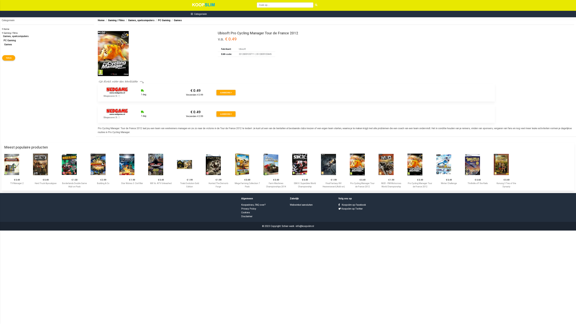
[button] (199, 14)
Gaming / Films (11, 33)
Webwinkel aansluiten (301, 204)
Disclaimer (246, 216)
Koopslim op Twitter (352, 208)
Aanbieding (225, 93)
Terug (9, 58)
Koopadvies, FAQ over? (253, 204)
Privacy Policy (248, 208)
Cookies (245, 212)
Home (7, 29)
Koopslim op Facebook (353, 204)
